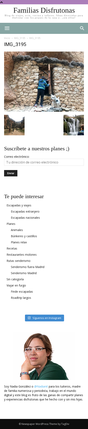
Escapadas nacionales (25, 218)
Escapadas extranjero (25, 211)
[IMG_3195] (44, 110)
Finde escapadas (22, 291)
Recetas (12, 248)
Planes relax (19, 242)
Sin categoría (15, 279)
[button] (82, 28)
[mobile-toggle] (7, 28)
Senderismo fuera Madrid (27, 267)
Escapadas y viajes (19, 205)
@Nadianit (41, 386)
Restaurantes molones (22, 254)
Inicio (7, 38)
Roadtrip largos (21, 298)
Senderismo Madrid (24, 273)
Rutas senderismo (18, 261)
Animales (17, 230)
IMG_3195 (19, 38)
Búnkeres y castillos (24, 236)
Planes (11, 224)
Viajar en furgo (16, 285)
